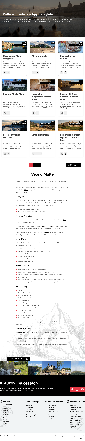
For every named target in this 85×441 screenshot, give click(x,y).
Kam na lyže (51, 417)
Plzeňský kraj (29, 405)
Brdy (4, 412)
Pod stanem (51, 407)
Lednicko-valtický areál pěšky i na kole (76, 412)
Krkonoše (6, 414)
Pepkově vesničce (38, 232)
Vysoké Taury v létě (75, 420)
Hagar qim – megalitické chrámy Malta (41, 96)
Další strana (73, 165)
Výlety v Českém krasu (76, 428)
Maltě (15, 21)
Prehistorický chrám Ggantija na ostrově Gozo (70, 137)
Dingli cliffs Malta (40, 135)
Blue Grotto (35, 228)
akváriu (47, 232)
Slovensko (6, 423)
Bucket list (81, 436)
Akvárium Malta (39, 56)
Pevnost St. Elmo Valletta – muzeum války (69, 96)
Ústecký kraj (29, 413)
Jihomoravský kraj (30, 409)
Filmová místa (51, 409)
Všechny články (59, 436)
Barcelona (6, 421)
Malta (24, 42)
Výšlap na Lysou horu (76, 422)
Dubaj (5, 420)
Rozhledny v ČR (52, 413)
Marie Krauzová (17, 436)
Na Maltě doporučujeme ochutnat (25, 332)
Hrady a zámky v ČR (53, 411)
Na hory (50, 418)
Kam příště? (75, 436)
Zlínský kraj (29, 417)
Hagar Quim (49, 226)
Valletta (26, 190)
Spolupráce (67, 436)
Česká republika (7, 408)
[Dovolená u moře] (5, 72)
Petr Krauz (9, 436)
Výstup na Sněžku (75, 415)
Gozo (46, 203)
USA (4, 416)
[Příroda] (40, 153)
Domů (51, 436)
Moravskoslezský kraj (31, 415)
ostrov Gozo (66, 21)
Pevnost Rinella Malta (13, 94)
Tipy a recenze (52, 405)
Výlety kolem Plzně (75, 405)
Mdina (64, 220)
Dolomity (5, 418)
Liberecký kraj (29, 411)
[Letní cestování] (8, 72)
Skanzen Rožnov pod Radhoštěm (76, 425)
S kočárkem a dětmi (53, 415)
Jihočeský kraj (29, 407)
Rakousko (6, 410)
